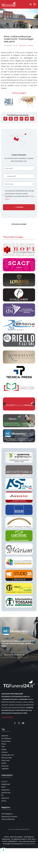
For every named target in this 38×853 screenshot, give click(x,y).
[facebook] (15, 723)
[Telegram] (26, 118)
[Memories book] (19, 648)
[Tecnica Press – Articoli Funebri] (19, 366)
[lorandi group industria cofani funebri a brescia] (19, 274)
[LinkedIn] (16, 118)
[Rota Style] (19, 351)
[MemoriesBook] (19, 631)
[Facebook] (5, 118)
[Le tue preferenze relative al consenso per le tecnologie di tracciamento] (3, 849)
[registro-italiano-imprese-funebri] (19, 381)
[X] (10, 118)
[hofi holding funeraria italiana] (19, 244)
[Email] (32, 118)
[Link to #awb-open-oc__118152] (31, 4)
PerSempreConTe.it (29, 844)
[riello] (19, 334)
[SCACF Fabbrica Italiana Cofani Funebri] (19, 259)
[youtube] (23, 723)
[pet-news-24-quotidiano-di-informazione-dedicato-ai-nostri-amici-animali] (19, 415)
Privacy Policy (13, 829)
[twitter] (19, 723)
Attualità (30, 45)
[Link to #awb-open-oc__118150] (34, 4)
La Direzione (23, 45)
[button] (4, 403)
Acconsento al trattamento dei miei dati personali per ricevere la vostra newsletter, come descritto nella (19, 195)
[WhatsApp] (21, 118)
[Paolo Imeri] (19, 289)
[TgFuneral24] (8, 3)
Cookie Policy (24, 829)
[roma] (19, 9)
